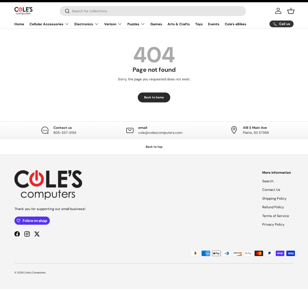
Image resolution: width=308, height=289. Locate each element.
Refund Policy (273, 207)
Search (268, 181)
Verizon (110, 24)
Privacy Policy (273, 224)
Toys (199, 24)
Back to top (154, 147)
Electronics (83, 24)
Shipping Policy (274, 198)
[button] (291, 11)
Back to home (154, 97)
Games (156, 24)
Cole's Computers (35, 272)
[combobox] (153, 11)
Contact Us (271, 189)
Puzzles (133, 24)
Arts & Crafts (179, 24)
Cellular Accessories (46, 24)
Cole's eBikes (235, 24)
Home (19, 24)
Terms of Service (275, 216)
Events (213, 24)
